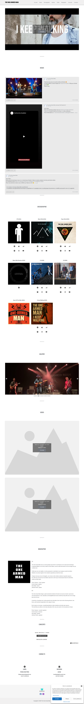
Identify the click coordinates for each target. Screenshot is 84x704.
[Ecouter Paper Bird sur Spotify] (60, 250)
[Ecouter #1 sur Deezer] (46, 287)
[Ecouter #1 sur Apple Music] (42, 287)
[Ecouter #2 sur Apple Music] (65, 287)
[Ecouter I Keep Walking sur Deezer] (46, 327)
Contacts (76, 2)
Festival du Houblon (64, 83)
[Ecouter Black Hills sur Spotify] (37, 250)
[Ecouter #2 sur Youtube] (69, 292)
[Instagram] (43, 694)
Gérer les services (56, 695)
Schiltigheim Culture (39, 181)
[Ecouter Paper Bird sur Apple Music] (65, 246)
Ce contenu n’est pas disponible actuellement (17, 187)
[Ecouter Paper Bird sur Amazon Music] (65, 250)
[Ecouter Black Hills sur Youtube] (46, 250)
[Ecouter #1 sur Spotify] (37, 292)
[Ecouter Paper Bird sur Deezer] (69, 246)
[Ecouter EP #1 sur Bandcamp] (14, 246)
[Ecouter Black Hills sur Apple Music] (42, 246)
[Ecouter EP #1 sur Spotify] (14, 250)
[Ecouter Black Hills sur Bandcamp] (37, 246)
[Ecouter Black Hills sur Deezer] (46, 246)
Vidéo (58, 2)
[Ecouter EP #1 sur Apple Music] (18, 246)
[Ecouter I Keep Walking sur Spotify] (37, 331)
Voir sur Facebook (75, 170)
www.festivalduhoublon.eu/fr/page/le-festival (64, 112)
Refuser (67, 698)
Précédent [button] (6, 379)
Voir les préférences (77, 698)
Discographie (47, 2)
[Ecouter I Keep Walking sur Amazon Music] (42, 331)
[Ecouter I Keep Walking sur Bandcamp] (37, 327)
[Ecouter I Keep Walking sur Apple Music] (42, 327)
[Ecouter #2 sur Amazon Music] (65, 292)
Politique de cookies (66, 701)
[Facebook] (41, 694)
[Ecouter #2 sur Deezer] (69, 287)
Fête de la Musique (19, 181)
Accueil (35, 2)
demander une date (42, 635)
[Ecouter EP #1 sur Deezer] (23, 246)
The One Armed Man (12, 2)
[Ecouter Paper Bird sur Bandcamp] (60, 246)
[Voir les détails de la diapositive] (42, 379)
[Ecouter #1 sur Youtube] (46, 292)
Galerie (53, 2)
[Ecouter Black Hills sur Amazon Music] (42, 250)
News (40, 2)
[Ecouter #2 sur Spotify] (60, 292)
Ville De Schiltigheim (29, 181)
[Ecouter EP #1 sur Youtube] (23, 250)
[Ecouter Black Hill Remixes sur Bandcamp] (18, 287)
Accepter (57, 698)
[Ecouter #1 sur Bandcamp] (37, 287)
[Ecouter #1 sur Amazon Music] (42, 292)
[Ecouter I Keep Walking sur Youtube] (46, 331)
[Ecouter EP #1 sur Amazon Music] (18, 250)
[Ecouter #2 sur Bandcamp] (60, 287)
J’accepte (42, 31)
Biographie (63, 2)
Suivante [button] (77, 379)
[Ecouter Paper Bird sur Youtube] (69, 250)
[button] (81, 686)
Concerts (70, 2)
